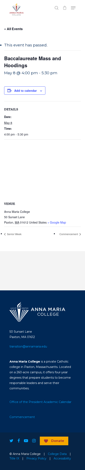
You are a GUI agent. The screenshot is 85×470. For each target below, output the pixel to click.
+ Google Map (56, 222)
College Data (57, 454)
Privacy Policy (36, 458)
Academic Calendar (57, 402)
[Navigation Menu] (73, 8)
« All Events (13, 28)
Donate (57, 441)
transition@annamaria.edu (28, 346)
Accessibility (62, 458)
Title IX (14, 458)
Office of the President (26, 402)
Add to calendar (25, 90)
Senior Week (13, 234)
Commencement (69, 234)
